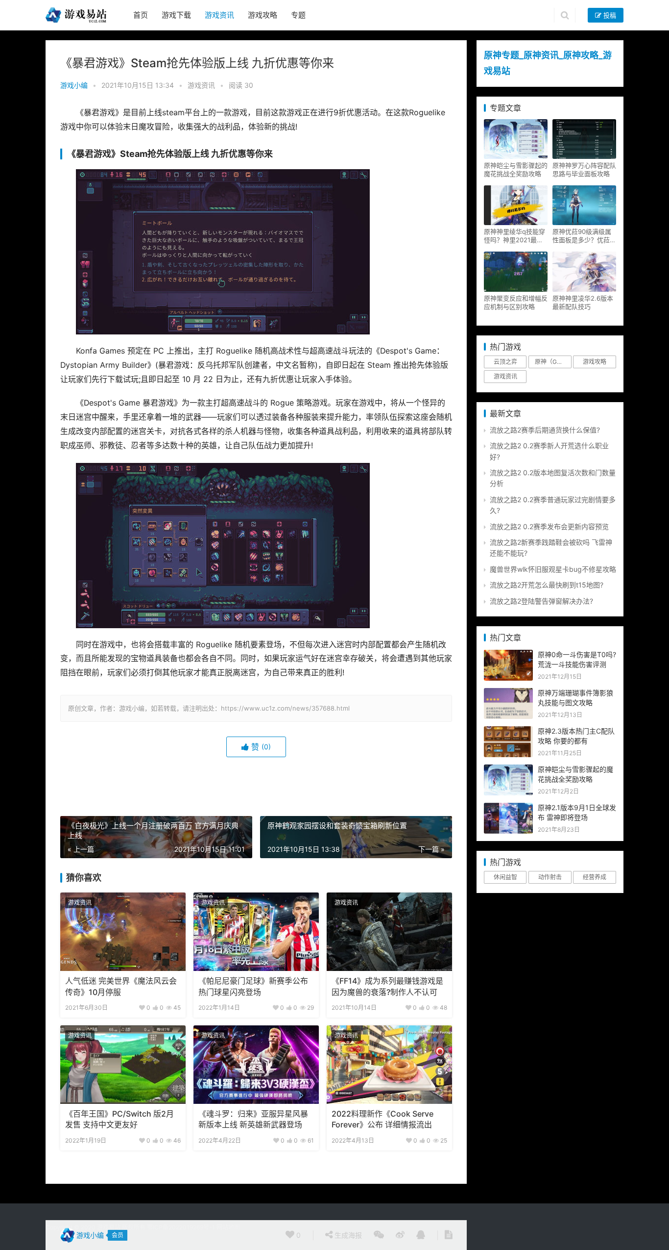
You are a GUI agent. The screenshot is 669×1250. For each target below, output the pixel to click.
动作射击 (550, 877)
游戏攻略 (262, 15)
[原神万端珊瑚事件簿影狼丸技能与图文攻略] (508, 693)
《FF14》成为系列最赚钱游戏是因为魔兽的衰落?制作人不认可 (387, 986)
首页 (140, 15)
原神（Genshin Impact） (553, 361)
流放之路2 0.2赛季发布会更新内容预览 (549, 526)
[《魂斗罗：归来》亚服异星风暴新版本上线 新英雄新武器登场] (256, 1064)
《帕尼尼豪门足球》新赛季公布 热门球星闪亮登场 (253, 986)
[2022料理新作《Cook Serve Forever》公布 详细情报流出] (389, 1064)
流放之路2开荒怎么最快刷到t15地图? (546, 585)
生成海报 (347, 1235)
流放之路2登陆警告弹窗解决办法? (541, 601)
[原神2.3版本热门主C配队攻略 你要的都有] (508, 731)
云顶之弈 (505, 361)
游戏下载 (176, 15)
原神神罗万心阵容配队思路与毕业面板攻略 (584, 169)
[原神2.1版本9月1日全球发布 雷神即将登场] (508, 808)
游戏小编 (74, 85)
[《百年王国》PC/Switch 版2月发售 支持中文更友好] (123, 1064)
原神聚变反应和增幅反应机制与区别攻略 (516, 302)
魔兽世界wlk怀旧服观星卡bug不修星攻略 (553, 569)
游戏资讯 (219, 15)
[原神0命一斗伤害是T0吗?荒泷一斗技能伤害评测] (508, 655)
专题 (298, 15)
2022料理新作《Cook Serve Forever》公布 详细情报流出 (382, 1119)
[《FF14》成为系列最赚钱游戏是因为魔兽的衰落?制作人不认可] (389, 932)
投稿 (608, 15)
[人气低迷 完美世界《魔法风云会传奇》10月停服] (123, 932)
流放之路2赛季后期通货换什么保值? (545, 430)
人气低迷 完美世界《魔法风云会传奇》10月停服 (121, 986)
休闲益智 (505, 877)
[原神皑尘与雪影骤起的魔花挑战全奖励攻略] (508, 769)
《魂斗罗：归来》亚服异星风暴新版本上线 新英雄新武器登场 (253, 1119)
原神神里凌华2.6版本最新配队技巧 (582, 302)
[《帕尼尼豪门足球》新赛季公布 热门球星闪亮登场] (256, 932)
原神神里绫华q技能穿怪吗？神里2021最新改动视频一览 (514, 236)
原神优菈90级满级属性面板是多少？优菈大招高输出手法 (584, 236)
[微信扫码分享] (379, 1235)
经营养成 (594, 877)
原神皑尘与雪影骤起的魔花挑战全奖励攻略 (516, 169)
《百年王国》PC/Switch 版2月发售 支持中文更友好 (119, 1119)
